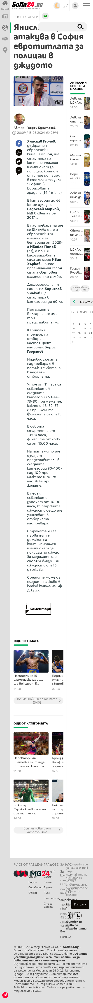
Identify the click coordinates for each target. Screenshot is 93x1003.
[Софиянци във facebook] (69, 915)
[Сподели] (19, 161)
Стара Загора (48, 905)
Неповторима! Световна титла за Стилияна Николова (29, 762)
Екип (63, 931)
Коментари (38, 609)
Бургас (48, 887)
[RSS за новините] (78, 915)
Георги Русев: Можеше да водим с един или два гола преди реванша (77, 270)
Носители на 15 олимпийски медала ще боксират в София (28, 680)
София (48, 876)
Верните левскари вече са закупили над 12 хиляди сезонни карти (77, 176)
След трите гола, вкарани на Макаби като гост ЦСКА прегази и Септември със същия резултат (77, 138)
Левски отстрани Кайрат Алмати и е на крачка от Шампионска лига (77, 119)
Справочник (36, 887)
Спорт (32, 876)
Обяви (32, 892)
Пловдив (49, 871)
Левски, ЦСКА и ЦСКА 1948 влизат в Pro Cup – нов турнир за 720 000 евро (76, 101)
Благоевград (52, 898)
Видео (32, 882)
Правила (65, 936)
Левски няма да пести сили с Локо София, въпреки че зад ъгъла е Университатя (77, 195)
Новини (33, 871)
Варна (47, 882)
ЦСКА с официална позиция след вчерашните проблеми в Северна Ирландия (77, 252)
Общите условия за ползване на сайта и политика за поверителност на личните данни (50, 957)
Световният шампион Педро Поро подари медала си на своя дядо (77, 233)
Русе (47, 892)
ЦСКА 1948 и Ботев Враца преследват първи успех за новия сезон (77, 214)
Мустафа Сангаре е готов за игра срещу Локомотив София (77, 157)
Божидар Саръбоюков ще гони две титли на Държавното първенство (30, 809)
